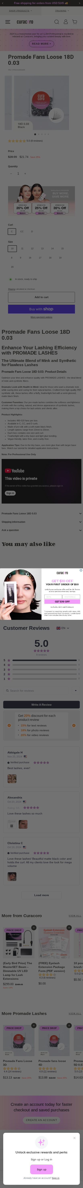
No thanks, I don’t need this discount (62, 607)
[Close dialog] (81, 570)
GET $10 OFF (62, 601)
